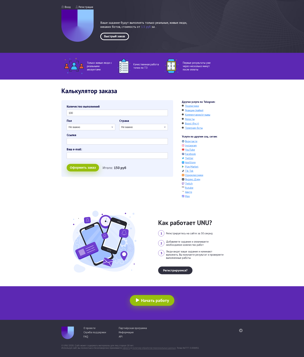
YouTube (190, 149)
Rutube (189, 187)
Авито (188, 192)
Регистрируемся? (175, 270)
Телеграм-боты (194, 128)
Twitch (189, 183)
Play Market (191, 166)
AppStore (190, 162)
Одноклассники (194, 175)
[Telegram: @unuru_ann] (241, 330)
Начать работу (155, 300)
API (121, 336)
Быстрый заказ (114, 36)
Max (187, 196)
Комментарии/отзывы (197, 114)
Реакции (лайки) (194, 110)
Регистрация (86, 7)
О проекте (90, 328)
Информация (126, 332)
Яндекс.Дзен (192, 179)
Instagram (191, 145)
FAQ (86, 336)
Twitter (189, 158)
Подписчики (192, 106)
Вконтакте (191, 141)
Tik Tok (189, 171)
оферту (126, 348)
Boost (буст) (192, 123)
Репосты (190, 119)
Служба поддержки (95, 332)
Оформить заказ (83, 167)
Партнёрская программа (133, 328)
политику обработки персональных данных (154, 348)
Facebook (190, 154)
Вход (68, 7)
